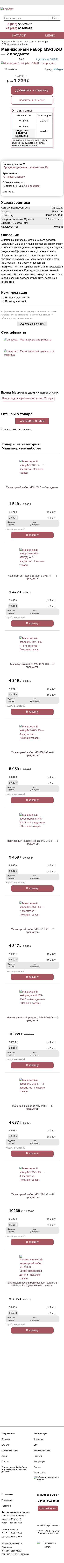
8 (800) (20, 24)
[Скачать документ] (28, 345)
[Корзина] (51, 10)
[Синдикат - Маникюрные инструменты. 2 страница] (32, 354)
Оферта (5, 1461)
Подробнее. (33, 185)
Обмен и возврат (10, 1450)
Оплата (5, 1445)
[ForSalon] (15, 10)
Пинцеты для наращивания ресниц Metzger (27, 398)
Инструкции (39, 1461)
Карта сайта (40, 1473)
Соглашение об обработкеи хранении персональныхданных (14, 1469)
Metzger (58, 69)
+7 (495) (19, 28)
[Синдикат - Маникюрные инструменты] (28, 339)
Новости (38, 1456)
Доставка (6, 1439)
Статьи (37, 1467)
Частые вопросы (42, 1450)
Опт (35, 1445)
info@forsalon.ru (51, 1525)
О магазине (7, 1500)
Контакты (38, 1439)
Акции (4, 1456)
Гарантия (6, 1506)
